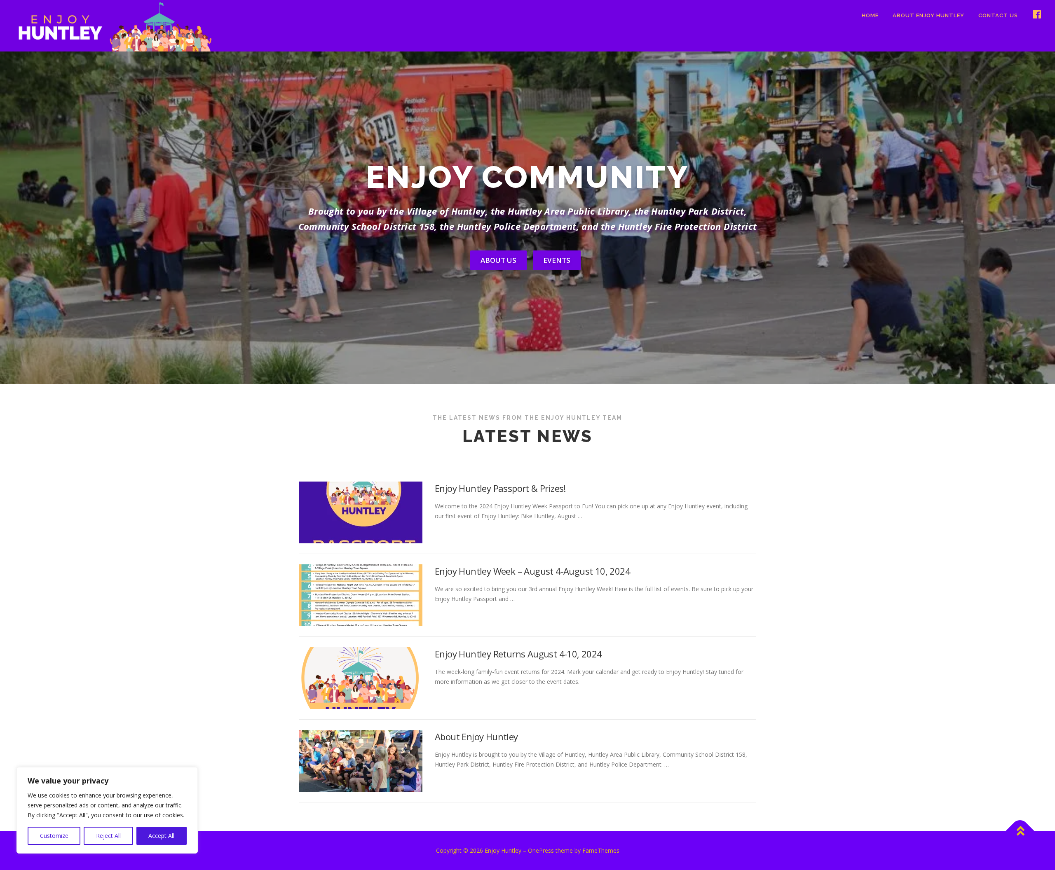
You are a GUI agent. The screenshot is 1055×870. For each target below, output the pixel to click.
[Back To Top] (1020, 831)
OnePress (541, 850)
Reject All (108, 836)
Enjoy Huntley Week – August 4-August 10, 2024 (532, 571)
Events (556, 260)
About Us (498, 260)
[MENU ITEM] (1034, 15)
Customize (54, 836)
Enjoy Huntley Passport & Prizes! (500, 488)
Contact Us (998, 15)
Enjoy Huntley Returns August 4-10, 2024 (518, 654)
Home (870, 15)
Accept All (161, 836)
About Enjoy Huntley (928, 15)
